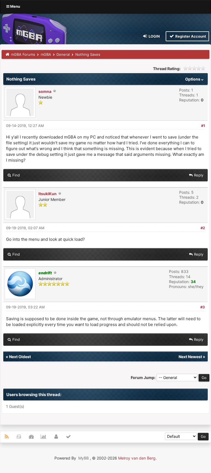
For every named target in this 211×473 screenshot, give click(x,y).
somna (44, 91)
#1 (203, 125)
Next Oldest (20, 356)
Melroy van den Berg (137, 458)
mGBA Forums (23, 54)
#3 (202, 307)
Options (193, 79)
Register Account (190, 36)
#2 (203, 228)
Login (154, 36)
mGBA (46, 54)
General (63, 54)
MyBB (83, 458)
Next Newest (190, 356)
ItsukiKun (47, 193)
